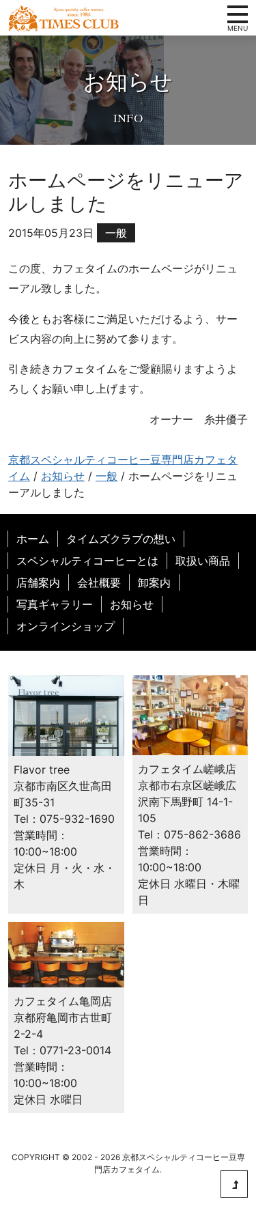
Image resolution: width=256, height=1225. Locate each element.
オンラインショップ (65, 626)
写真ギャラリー (54, 604)
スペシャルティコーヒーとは (87, 560)
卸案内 (154, 582)
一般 (116, 233)
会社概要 (99, 582)
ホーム (32, 539)
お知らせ (132, 604)
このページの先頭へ (234, 1184)
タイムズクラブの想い (120, 539)
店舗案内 (38, 582)
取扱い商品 (202, 560)
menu (237, 14)
